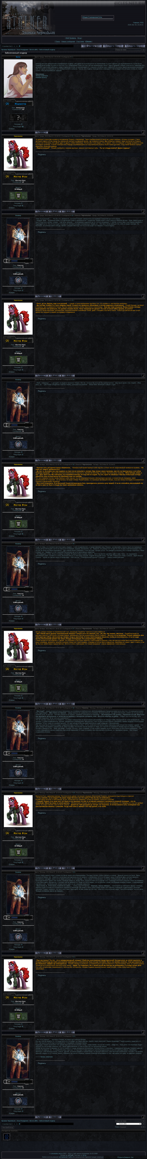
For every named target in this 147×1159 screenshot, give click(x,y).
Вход (79, 38)
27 (73, 628)
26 (73, 544)
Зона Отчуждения (22, 49)
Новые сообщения (68, 41)
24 (73, 379)
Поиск (58, 41)
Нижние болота (41, 77)
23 (72, 300)
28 (73, 708)
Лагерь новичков (42, 76)
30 (74, 872)
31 (74, 957)
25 (73, 464)
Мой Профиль (71, 38)
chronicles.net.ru (57, 1153)
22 (72, 215)
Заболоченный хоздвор (47, 49)
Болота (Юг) (34, 49)
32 (74, 1036)
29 (74, 793)
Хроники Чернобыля (8, 49)
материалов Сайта (65, 1157)
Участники (80, 41)
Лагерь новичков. (46, 1057)
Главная (136, 22)
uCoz (84, 1155)
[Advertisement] (73, 1147)
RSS (141, 22)
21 (72, 136)
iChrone (88, 41)
